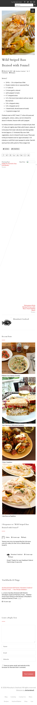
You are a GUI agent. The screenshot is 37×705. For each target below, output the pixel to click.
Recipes (13, 73)
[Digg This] (21, 155)
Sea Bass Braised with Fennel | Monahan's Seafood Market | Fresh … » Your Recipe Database (17, 588)
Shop (25, 701)
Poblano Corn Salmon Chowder (11, 375)
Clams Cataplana (7, 462)
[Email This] (24, 155)
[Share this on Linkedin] (14, 155)
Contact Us (22, 697)
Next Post (27, 236)
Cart (32, 701)
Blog (6, 697)
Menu (30, 697)
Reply (24, 537)
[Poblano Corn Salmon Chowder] (18, 373)
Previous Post (9, 163)
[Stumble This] (17, 155)
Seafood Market (16, 701)
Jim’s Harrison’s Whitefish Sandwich (13, 425)
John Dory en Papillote (9, 516)
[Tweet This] (6, 155)
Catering (13, 697)
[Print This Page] (28, 155)
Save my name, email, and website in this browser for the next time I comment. (16, 666)
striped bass (16, 149)
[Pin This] (10, 155)
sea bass (7, 149)
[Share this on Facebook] (3, 155)
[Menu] (32, 11)
